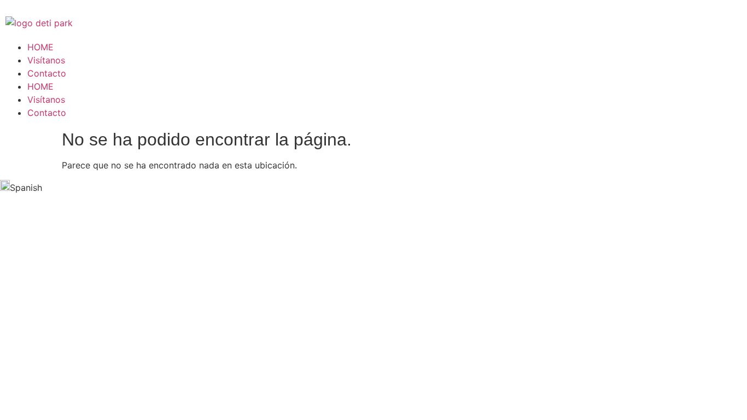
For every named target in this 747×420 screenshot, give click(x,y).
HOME (40, 47)
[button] (373, 187)
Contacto (46, 73)
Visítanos (46, 60)
